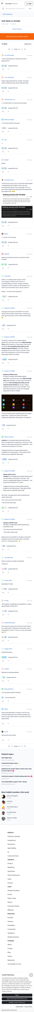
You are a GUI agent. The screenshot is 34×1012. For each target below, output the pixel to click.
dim (5, 140)
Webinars (11, 910)
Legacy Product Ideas (8, 760)
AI (8, 852)
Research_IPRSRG (9, 308)
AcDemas (9, 801)
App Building (12, 848)
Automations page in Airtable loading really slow (16, 776)
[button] (2, 4)
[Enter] (3, 8)
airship (6, 600)
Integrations (12, 840)
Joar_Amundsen (9, 77)
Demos (10, 902)
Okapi (6, 709)
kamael (6, 160)
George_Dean (8, 580)
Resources (11, 914)
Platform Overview (14, 836)
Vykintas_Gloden (12, 818)
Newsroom (11, 960)
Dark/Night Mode (7, 758)
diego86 (6, 254)
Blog (9, 952)
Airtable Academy (13, 890)
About (10, 945)
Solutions (11, 860)
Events (10, 894)
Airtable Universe (13, 937)
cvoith (6, 732)
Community (11, 929)
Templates (11, 933)
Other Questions (7, 14)
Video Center (12, 898)
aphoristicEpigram (12, 796)
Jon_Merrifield (8, 557)
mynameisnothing (9, 623)
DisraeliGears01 (11, 812)
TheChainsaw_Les (9, 99)
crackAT (6, 669)
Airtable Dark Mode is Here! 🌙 (11, 763)
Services (10, 921)
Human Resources (14, 875)
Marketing (11, 867)
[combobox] (17, 8)
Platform (11, 832)
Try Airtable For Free (14, 964)
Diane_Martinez (9, 689)
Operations (11, 871)
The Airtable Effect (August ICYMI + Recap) (14, 782)
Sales (9, 879)
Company (11, 941)
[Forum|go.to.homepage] (11, 3)
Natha (6, 234)
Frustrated (7, 276)
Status (10, 956)
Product (10, 863)
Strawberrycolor (9, 180)
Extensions (11, 844)
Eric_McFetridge (9, 55)
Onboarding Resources (8, 784)
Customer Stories (13, 906)
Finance (10, 883)
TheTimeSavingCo (12, 807)
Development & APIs (7, 773)
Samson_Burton (9, 437)
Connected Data (13, 856)
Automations (5, 778)
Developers (11, 925)
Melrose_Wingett (9, 119)
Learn (9, 887)
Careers (10, 948)
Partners (10, 917)
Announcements (6, 765)
